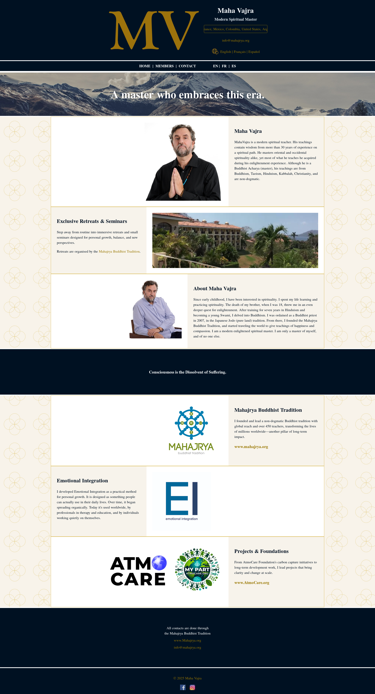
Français (240, 51)
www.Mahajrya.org (187, 640)
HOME (144, 65)
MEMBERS (164, 65)
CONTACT (187, 65)
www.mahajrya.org (251, 446)
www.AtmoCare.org (251, 582)
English (225, 51)
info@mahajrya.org (235, 40)
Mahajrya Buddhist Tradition (119, 251)
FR (224, 65)
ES (234, 65)
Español (254, 51)
